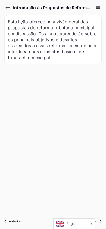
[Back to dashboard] (7, 7)
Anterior (15, 221)
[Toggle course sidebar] (98, 7)
